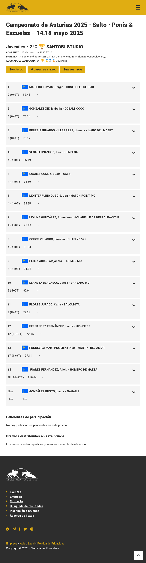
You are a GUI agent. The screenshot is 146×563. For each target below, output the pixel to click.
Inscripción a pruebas (24, 511)
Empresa (16, 497)
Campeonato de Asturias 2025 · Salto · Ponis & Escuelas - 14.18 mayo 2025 (69, 29)
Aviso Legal (27, 543)
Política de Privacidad (50, 543)
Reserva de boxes (22, 516)
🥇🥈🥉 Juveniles (56, 61)
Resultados (74, 69)
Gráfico (17, 69)
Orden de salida (45, 69)
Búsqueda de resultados (26, 506)
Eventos (15, 492)
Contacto (16, 501)
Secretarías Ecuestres (45, 548)
